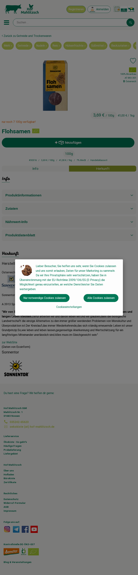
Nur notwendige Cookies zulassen (44, 298)
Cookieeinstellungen (69, 307)
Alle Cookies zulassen (101, 298)
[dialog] (69, 287)
